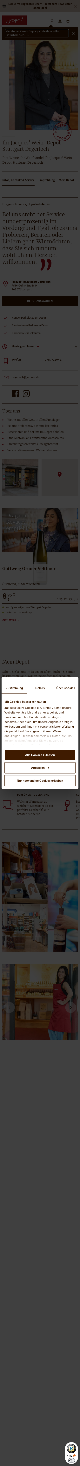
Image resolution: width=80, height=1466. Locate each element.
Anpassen (38, 767)
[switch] (71, 1460)
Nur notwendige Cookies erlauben (40, 780)
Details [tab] (40, 688)
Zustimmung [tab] (14, 688)
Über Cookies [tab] (65, 688)
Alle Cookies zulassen (40, 755)
